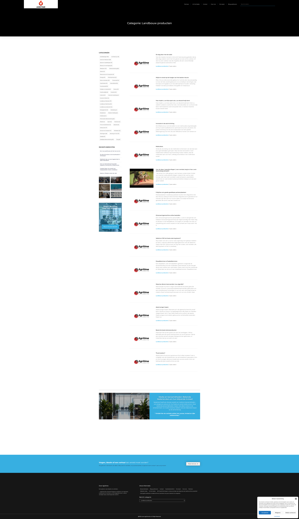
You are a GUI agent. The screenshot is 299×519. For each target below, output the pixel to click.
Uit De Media (195, 4)
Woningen (103, 133)
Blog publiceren (232, 4)
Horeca (116, 89)
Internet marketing (113, 95)
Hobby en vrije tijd (105, 89)
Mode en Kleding (113, 112)
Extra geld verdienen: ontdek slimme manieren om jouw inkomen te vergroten (160, 493)
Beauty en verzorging (106, 65)
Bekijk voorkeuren (291, 512)
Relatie (102, 121)
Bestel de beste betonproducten (166, 330)
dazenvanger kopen (162, 307)
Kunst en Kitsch (104, 98)
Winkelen (117, 130)
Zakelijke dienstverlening (107, 139)
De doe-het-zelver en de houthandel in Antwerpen (110, 155)
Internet (102, 95)
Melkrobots (159, 146)
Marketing (114, 109)
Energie (102, 77)
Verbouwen (103, 127)
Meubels (102, 112)
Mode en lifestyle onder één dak (108, 173)
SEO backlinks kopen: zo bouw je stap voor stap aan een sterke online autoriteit (177, 491)
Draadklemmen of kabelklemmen (166, 261)
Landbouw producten (106, 107)
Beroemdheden (144, 489)
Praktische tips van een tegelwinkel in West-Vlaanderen (110, 160)
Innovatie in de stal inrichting (165, 123)
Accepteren (265, 512)
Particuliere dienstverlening (107, 118)
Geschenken (103, 83)
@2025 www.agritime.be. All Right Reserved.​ (149, 516)
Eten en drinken (105, 80)
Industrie (113, 92)
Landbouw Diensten (105, 101)
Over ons (213, 4)
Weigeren (277, 512)
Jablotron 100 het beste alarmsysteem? (168, 238)
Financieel (115, 80)
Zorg (118, 139)
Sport (110, 121)
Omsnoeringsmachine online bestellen (168, 215)
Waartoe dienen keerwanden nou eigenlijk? (170, 284)
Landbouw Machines (106, 104)
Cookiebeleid (277, 516)
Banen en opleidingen (106, 62)
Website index (143, 491)
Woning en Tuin (114, 133)
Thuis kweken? (160, 353)
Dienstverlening (114, 68)
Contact (205, 4)
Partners (186, 4)
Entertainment (112, 77)
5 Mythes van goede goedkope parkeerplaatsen (171, 192)
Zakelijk (102, 136)
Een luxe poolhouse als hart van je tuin (110, 151)
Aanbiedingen (104, 56)
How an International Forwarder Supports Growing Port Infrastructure (109, 164)
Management (104, 109)
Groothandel (104, 86)
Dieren (102, 71)
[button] (296, 499)
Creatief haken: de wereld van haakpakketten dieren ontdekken (108, 169)
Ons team (222, 4)
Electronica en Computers (107, 74)
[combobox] (257, 4)
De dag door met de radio (164, 54)
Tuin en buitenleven (105, 124)
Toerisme (117, 121)
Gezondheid (114, 83)
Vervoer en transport (105, 130)
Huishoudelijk (104, 92)
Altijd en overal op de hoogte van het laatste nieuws (172, 77)
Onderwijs (103, 115)
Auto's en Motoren (105, 59)
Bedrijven (103, 68)
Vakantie (116, 124)
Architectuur (115, 56)
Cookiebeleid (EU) (169, 489)
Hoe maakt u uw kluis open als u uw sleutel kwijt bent (173, 100)
